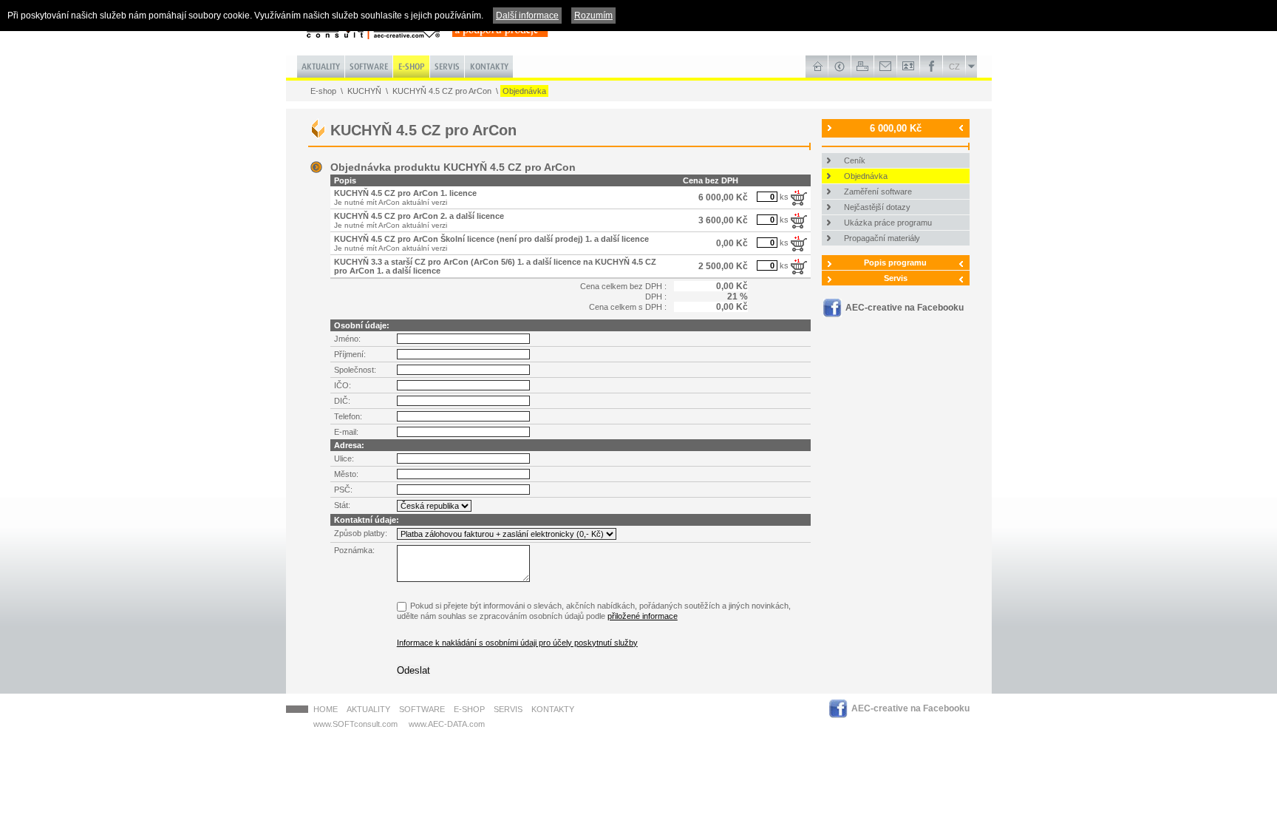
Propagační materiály (882, 238)
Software (422, 709)
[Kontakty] (885, 66)
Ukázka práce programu (888, 222)
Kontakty (552, 709)
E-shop (323, 91)
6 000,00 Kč (896, 128)
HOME (325, 709)
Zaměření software (878, 191)
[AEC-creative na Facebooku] (931, 66)
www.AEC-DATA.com (447, 724)
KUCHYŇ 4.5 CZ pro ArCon (441, 91)
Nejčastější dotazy (877, 207)
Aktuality (368, 709)
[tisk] (862, 66)
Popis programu (895, 262)
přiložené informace (642, 616)
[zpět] (839, 66)
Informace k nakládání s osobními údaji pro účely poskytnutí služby (517, 642)
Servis (895, 278)
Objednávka (524, 91)
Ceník (854, 160)
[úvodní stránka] (817, 66)
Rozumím (593, 15)
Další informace (527, 15)
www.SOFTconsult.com (355, 724)
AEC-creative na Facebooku (904, 307)
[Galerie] (908, 66)
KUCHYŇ (364, 91)
